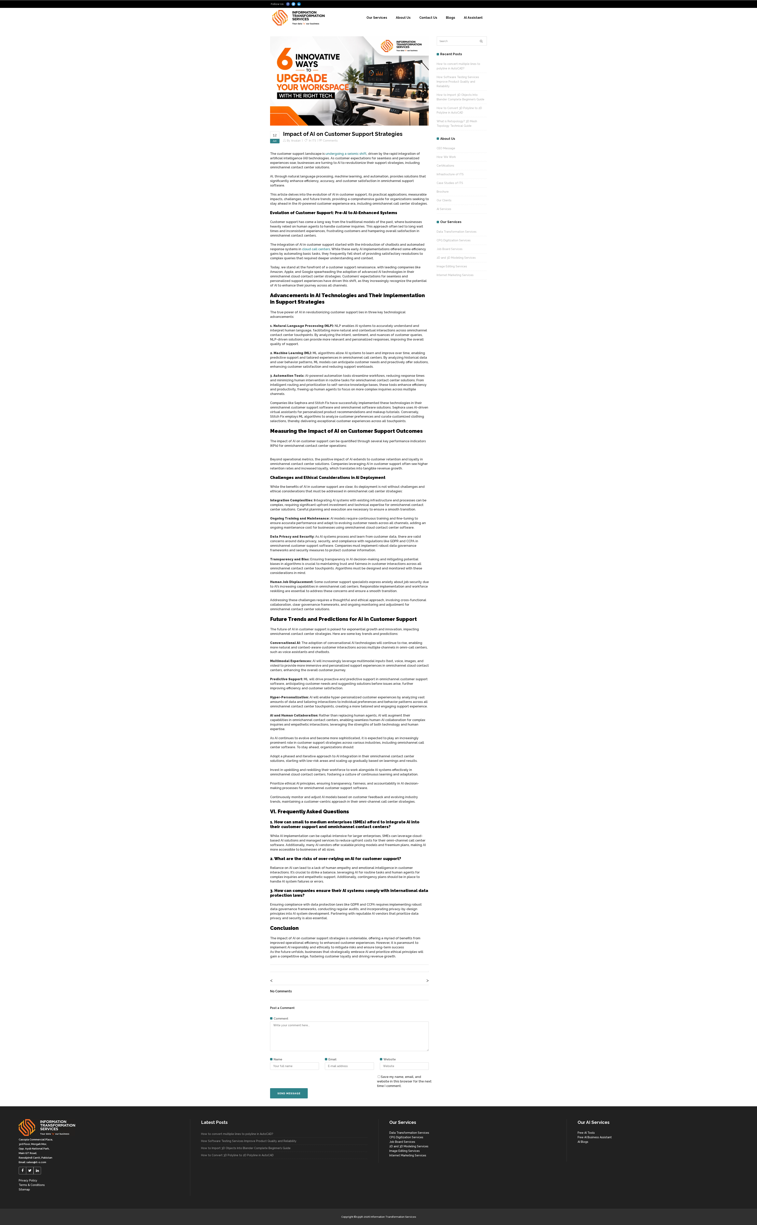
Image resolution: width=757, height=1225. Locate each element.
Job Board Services (449, 249)
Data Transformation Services (456, 231)
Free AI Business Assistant (595, 1137)
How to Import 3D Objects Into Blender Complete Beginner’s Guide (246, 1148)
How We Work (446, 157)
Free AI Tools (586, 1132)
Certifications (445, 165)
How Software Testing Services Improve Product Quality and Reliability (458, 82)
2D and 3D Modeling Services (456, 257)
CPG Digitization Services (454, 240)
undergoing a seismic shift (345, 154)
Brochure (443, 191)
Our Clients (444, 200)
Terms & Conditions (32, 1185)
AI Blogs (583, 1141)
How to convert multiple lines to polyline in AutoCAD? (237, 1133)
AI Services (444, 209)
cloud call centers (316, 249)
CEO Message (446, 148)
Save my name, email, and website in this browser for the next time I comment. (404, 1081)
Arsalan (296, 140)
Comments (330, 140)
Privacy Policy (28, 1180)
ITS (314, 140)
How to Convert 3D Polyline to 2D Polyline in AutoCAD (237, 1155)
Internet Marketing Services (455, 275)
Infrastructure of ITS (450, 174)
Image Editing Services (452, 266)
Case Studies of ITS (450, 183)
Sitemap (24, 1189)
